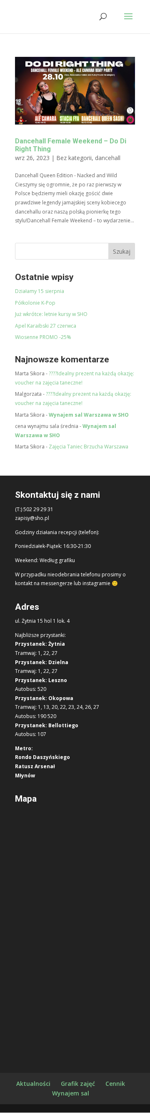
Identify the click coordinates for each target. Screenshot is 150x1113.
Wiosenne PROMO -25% (43, 337)
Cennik (115, 1084)
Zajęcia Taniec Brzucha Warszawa (88, 446)
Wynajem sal (70, 1093)
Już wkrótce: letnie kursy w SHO (51, 314)
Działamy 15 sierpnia (39, 291)
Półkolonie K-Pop (35, 302)
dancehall (107, 158)
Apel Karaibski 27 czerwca (45, 325)
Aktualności (33, 1084)
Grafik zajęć (78, 1084)
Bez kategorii (74, 158)
